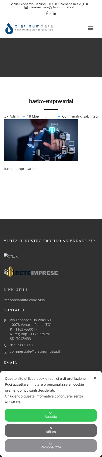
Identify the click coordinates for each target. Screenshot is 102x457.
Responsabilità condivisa (24, 300)
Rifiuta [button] (51, 432)
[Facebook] (47, 13)
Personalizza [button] (51, 447)
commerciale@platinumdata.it (35, 351)
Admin (15, 116)
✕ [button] (95, 378)
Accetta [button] (51, 416)
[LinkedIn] (54, 13)
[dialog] (51, 414)
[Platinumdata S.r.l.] (38, 28)
